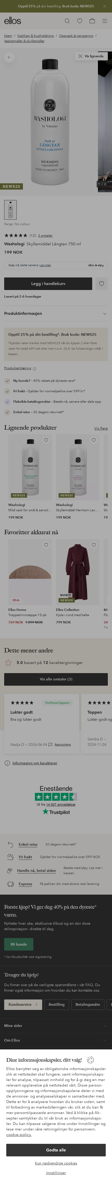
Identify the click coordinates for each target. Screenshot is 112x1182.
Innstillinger (56, 1172)
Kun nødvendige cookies (56, 1163)
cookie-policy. (19, 1134)
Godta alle (56, 1149)
